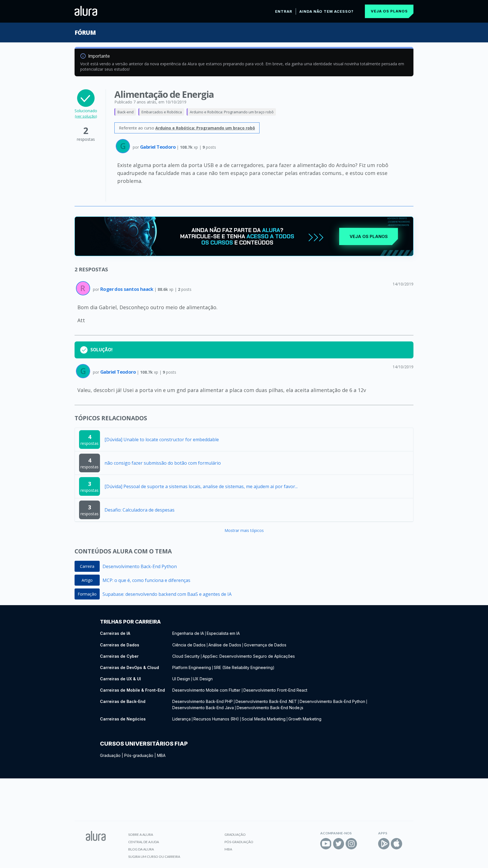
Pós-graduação (138, 755)
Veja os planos (389, 11)
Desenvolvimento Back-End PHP (202, 701)
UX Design (203, 678)
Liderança (181, 719)
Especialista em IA (223, 633)
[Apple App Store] (396, 843)
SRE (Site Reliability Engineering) (244, 667)
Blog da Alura (141, 849)
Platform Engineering (191, 667)
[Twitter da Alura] (338, 843)
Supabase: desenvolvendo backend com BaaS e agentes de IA (167, 594)
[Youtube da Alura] (326, 843)
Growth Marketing (304, 719)
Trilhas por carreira (130, 622)
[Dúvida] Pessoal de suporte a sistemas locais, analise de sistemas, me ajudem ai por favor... (201, 486)
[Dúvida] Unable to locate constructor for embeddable (161, 439)
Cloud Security (186, 656)
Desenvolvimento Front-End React (275, 690)
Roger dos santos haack (127, 289)
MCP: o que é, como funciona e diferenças (146, 580)
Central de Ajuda (143, 842)
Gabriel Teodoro (158, 147)
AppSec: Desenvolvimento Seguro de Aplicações (248, 656)
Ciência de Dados (189, 644)
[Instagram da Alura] (351, 843)
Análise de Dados (224, 644)
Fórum (85, 32)
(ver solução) (86, 116)
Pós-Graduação (239, 842)
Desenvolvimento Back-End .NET (266, 701)
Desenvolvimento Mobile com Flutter (206, 690)
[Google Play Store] (383, 843)
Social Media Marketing (264, 719)
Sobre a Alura (140, 834)
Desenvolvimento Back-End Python (140, 566)
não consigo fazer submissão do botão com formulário (162, 463)
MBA (161, 755)
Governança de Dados (265, 644)
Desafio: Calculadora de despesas (139, 510)
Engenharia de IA (188, 633)
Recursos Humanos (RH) (216, 719)
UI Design (181, 678)
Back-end (125, 111)
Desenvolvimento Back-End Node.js (270, 707)
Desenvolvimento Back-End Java (203, 707)
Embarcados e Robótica (161, 111)
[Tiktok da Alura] (364, 843)
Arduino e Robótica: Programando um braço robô (232, 111)
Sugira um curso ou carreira (154, 856)
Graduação (110, 755)
